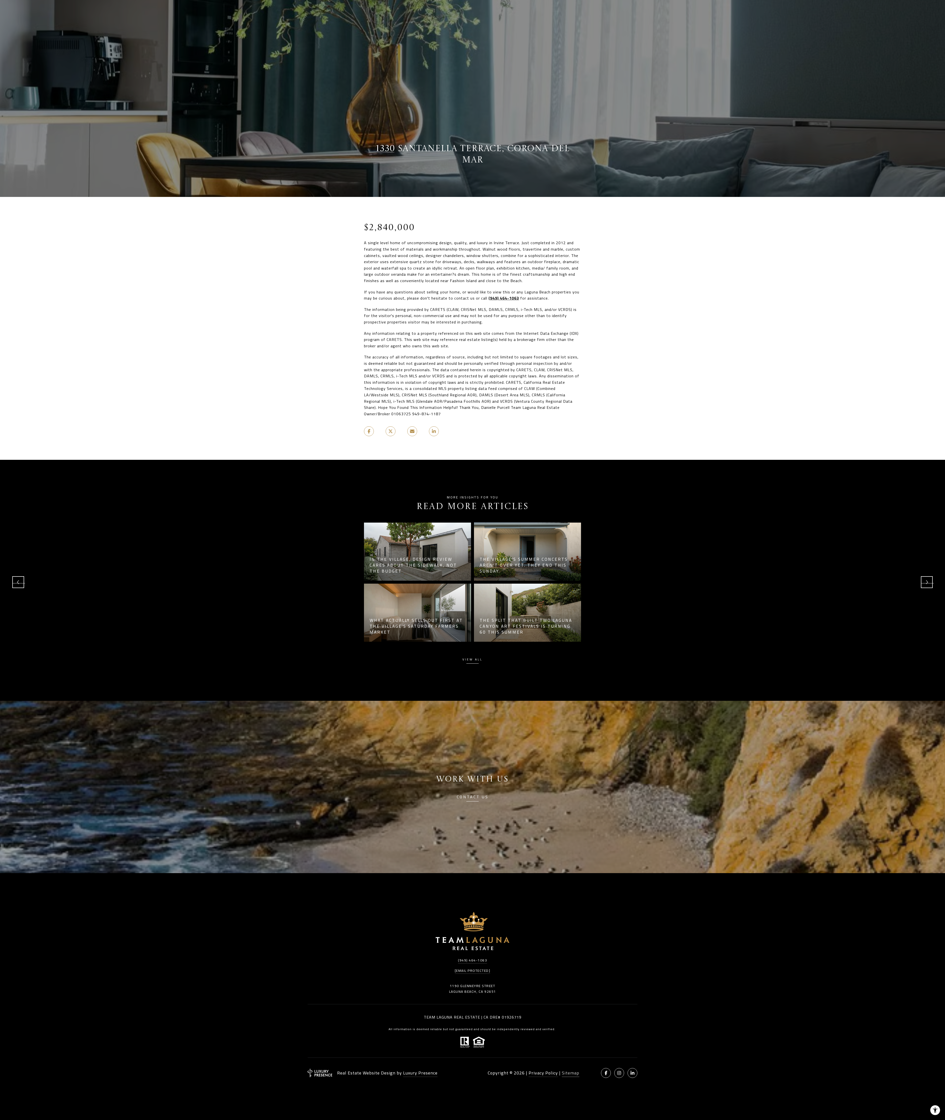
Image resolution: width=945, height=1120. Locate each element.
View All (472, 660)
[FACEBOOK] (606, 1073)
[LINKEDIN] (632, 1073)
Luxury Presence (420, 1073)
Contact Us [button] (472, 797)
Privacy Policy (543, 1073)
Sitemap (570, 1073)
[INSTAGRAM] (619, 1073)
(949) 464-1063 (503, 298)
